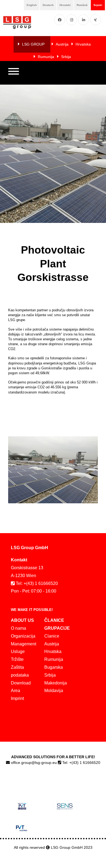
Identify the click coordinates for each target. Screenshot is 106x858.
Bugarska (53, 667)
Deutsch (48, 5)
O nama (18, 628)
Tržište (17, 659)
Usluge (18, 651)
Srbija (66, 57)
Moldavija (53, 690)
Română (82, 5)
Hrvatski (65, 5)
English (32, 5)
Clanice (51, 636)
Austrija (62, 44)
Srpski (97, 5)
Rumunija (46, 57)
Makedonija (55, 683)
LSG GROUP (33, 44)
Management (23, 644)
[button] (13, 72)
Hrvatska (83, 44)
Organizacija (23, 636)
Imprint (17, 698)
